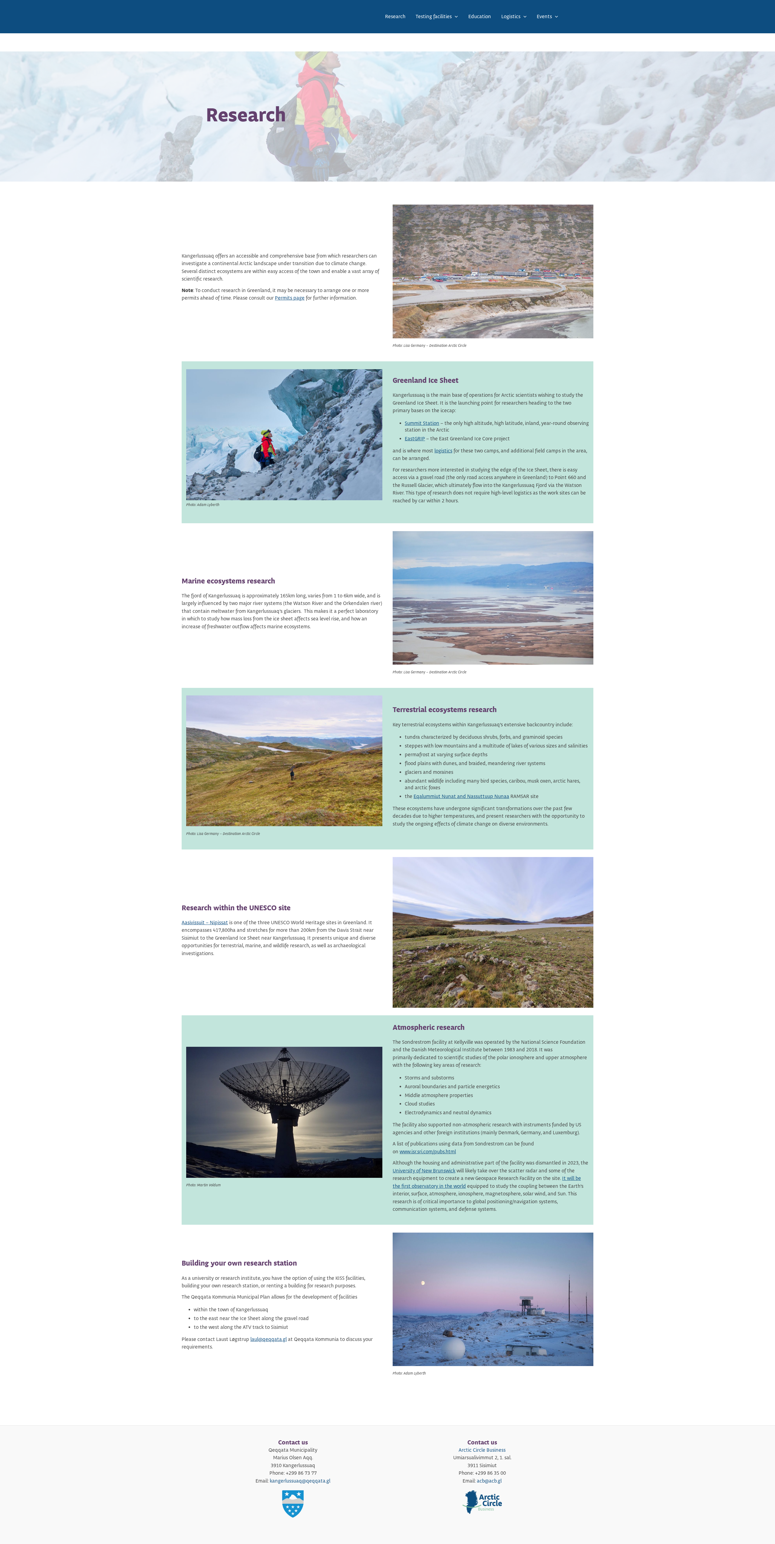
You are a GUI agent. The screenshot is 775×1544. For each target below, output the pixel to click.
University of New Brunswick (424, 1171)
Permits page (290, 298)
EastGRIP (415, 439)
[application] (455, 16)
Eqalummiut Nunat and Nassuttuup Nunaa (461, 796)
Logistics (510, 17)
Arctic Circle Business (482, 1450)
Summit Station (422, 423)
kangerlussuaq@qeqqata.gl (300, 1481)
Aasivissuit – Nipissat (205, 923)
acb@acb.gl (489, 1481)
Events (544, 17)
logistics (443, 451)
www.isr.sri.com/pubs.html (428, 1152)
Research (395, 17)
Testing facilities (434, 17)
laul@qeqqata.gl (268, 1339)
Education (479, 17)
